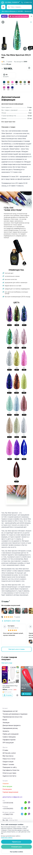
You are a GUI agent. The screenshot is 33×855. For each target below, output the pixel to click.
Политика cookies (6, 837)
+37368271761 (28, 2)
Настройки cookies (16, 852)
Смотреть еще (6, 663)
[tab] (5, 601)
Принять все (16, 842)
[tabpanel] (16, 628)
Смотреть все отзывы (16, 649)
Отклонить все (16, 847)
